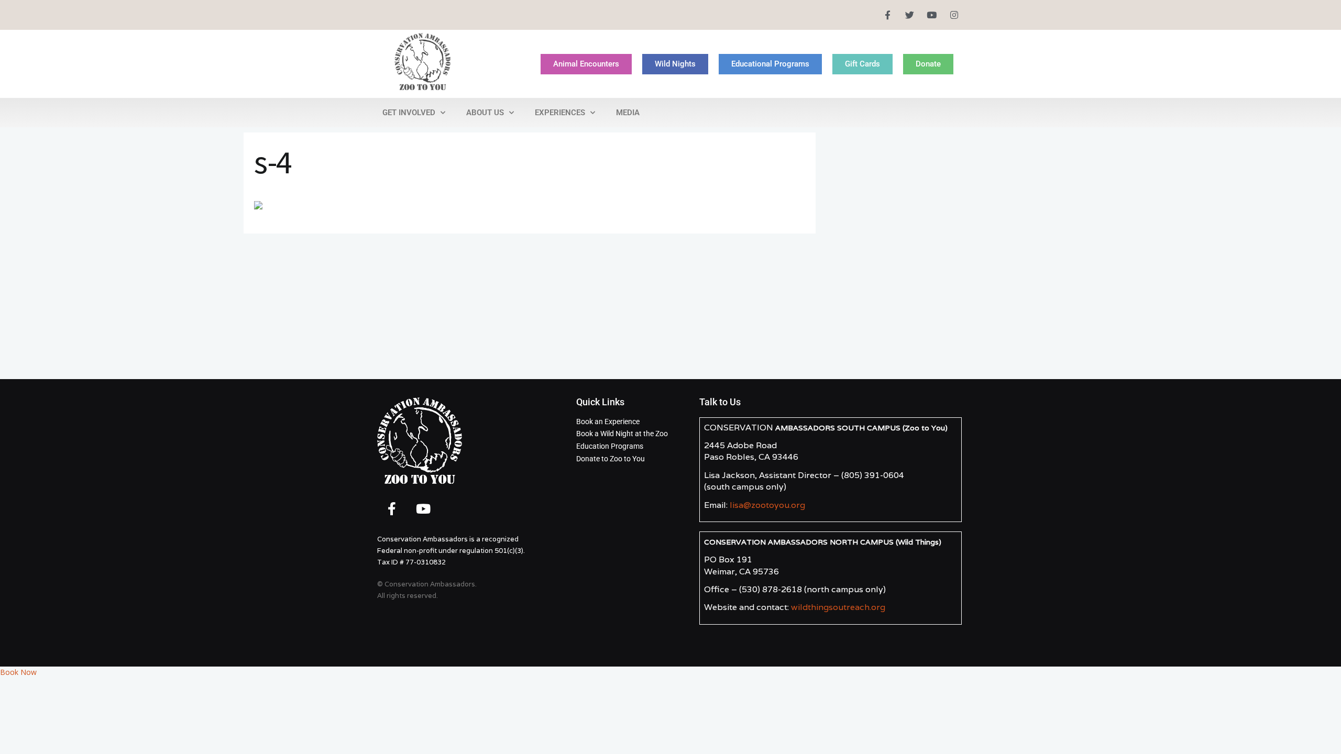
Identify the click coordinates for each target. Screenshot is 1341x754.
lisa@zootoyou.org (767, 505)
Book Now (18, 672)
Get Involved (408, 112)
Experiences (560, 112)
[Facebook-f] (887, 15)
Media (628, 112)
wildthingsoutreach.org (838, 607)
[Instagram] (954, 15)
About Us (485, 112)
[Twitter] (909, 15)
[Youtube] (931, 15)
